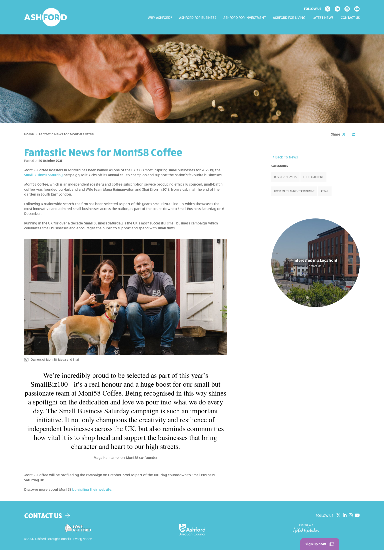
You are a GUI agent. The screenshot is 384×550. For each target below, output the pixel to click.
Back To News (286, 157)
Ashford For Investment (244, 17)
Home (29, 134)
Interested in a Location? (315, 263)
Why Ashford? (160, 17)
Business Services (285, 177)
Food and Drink (313, 177)
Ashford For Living (289, 17)
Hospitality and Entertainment (294, 191)
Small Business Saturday (43, 175)
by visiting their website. (92, 489)
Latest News (323, 17)
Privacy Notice (82, 539)
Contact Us (350, 17)
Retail (325, 191)
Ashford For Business (197, 17)
